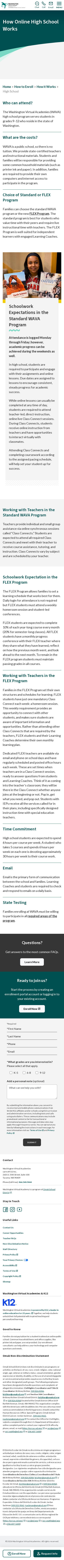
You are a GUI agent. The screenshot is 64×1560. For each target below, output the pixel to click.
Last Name (14, 1036)
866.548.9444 (25, 1182)
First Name (14, 1028)
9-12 (42, 1072)
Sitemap (6, 1281)
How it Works (46, 87)
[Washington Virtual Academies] (13, 5)
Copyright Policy (11, 1276)
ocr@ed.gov (52, 1428)
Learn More (32, 962)
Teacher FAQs (9, 1238)
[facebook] (5, 1209)
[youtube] (19, 1209)
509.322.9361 (39, 1416)
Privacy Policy (9, 1254)
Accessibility (9, 1265)
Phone (11, 1043)
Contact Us (8, 1227)
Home (7, 87)
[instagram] (12, 1209)
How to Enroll (23, 87)
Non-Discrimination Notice (15, 1243)
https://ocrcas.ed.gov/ (32, 1428)
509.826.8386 (37, 1391)
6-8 (29, 1072)
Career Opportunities (13, 1233)
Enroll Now (30, 1008)
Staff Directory (10, 1249)
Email (11, 1051)
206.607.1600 (34, 1431)
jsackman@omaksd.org (13, 1419)
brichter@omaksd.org (45, 1477)
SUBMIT (32, 1142)
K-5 (16, 1072)
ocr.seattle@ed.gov (14, 1431)
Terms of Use (35, 1130)
